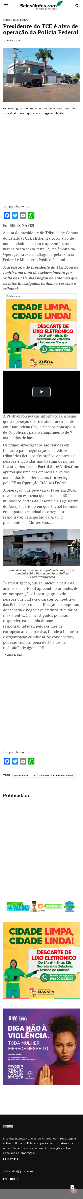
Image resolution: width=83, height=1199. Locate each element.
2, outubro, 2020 (11, 40)
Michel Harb (21, 775)
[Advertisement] (41, 160)
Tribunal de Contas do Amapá (56, 775)
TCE (33, 775)
